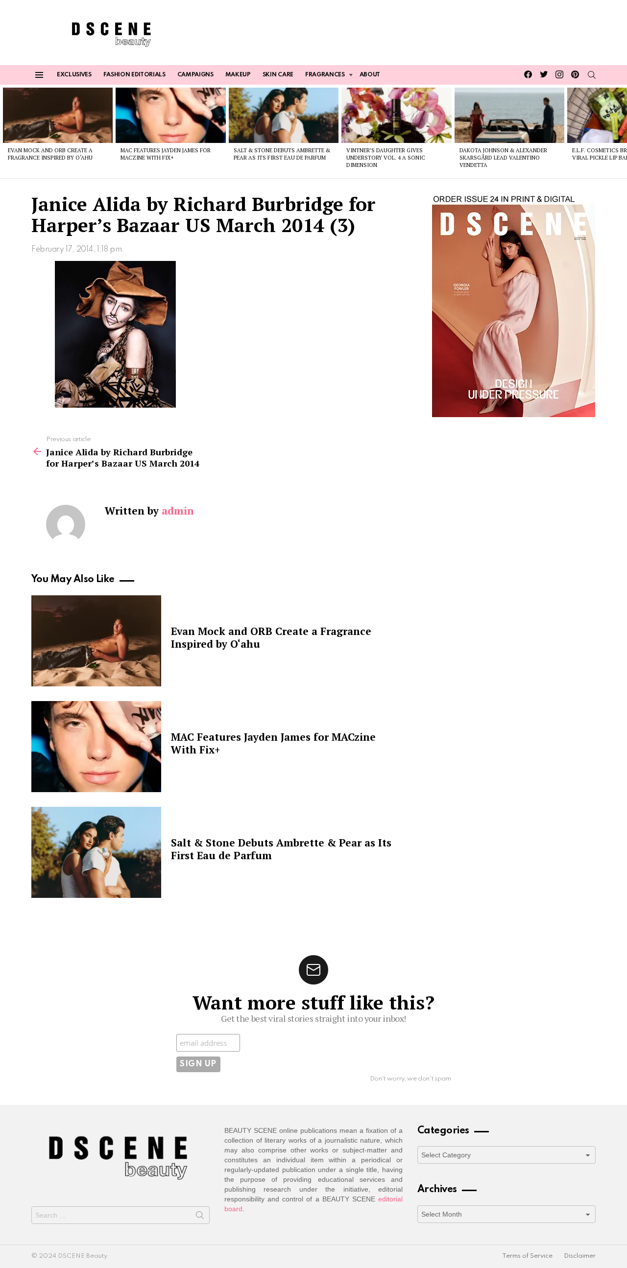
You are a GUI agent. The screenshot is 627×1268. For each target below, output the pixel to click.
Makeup (238, 75)
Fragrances (325, 75)
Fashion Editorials (134, 75)
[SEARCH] (592, 75)
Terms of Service (527, 1256)
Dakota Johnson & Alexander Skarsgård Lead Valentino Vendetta (503, 158)
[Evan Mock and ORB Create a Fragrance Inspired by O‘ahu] (58, 115)
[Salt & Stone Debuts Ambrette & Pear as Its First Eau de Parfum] (283, 115)
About (370, 75)
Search (200, 1217)
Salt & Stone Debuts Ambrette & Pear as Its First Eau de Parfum (282, 154)
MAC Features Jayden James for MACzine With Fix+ (166, 154)
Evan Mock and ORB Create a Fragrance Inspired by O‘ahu (50, 154)
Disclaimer (580, 1256)
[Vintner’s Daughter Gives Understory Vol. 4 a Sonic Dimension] (396, 115)
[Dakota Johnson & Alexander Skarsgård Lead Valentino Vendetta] (509, 115)
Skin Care (278, 75)
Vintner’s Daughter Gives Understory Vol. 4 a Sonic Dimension (385, 158)
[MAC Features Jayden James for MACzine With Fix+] (170, 115)
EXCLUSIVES (74, 75)
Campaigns (195, 75)
